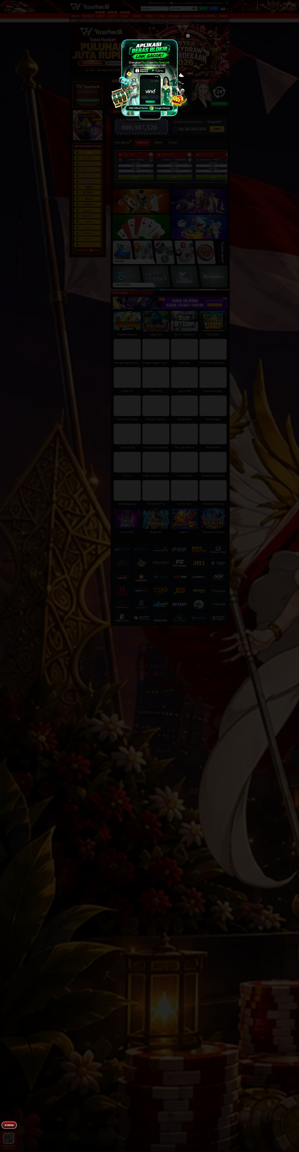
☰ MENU (9, 1125)
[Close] (188, 36)
